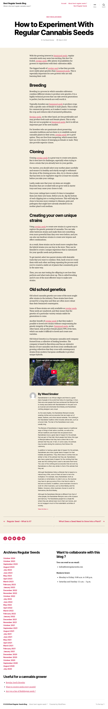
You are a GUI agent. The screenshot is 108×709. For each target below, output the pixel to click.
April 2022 (7, 608)
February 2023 (9, 585)
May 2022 (7, 605)
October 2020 (9, 660)
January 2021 (9, 651)
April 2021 (7, 643)
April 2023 (7, 579)
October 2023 (9, 561)
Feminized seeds (61, 326)
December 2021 (10, 619)
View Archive (43, 509)
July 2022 (7, 599)
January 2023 (9, 587)
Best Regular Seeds (80, 6)
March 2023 (8, 582)
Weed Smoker (49, 40)
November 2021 (10, 622)
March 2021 (8, 646)
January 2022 (9, 616)
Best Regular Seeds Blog (14, 3)
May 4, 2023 (63, 40)
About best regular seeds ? (77, 3)
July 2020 (7, 669)
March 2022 (8, 611)
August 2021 (8, 631)
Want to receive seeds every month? (21, 687)
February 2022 (9, 614)
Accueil (63, 3)
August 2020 (9, 666)
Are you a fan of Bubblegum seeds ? (21, 691)
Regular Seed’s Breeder (15, 682)
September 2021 (10, 628)
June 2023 (7, 573)
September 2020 (10, 663)
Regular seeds (35, 117)
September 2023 (10, 564)
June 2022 (7, 602)
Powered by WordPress (57, 704)
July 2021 (7, 634)
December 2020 (10, 654)
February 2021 (9, 649)
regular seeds (41, 61)
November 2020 (10, 657)
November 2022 (10, 593)
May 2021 (7, 640)
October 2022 (9, 596)
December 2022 (10, 590)
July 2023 (7, 570)
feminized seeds (60, 56)
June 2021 (7, 637)
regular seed (53, 68)
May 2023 (7, 576)
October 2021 (9, 625)
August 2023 (8, 567)
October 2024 (9, 558)
